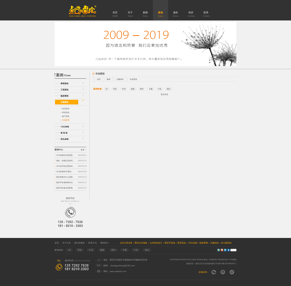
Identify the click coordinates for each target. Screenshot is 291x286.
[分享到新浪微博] (221, 250)
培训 (191, 14)
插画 (133, 89)
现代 (168, 89)
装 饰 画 (64, 133)
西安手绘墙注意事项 (64, 188)
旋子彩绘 (65, 116)
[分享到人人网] (228, 250)
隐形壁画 (65, 96)
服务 (176, 14)
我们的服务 (79, 243)
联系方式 (92, 243)
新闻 (145, 14)
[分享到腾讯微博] (225, 250)
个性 (159, 89)
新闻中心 (59, 150)
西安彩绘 (181, 243)
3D (106, 89)
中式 (124, 89)
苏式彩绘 (65, 109)
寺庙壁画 (65, 120)
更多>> (83, 150)
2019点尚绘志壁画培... (65, 166)
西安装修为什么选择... (65, 177)
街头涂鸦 (65, 139)
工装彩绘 (65, 90)
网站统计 (104, 243)
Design (221, 260)
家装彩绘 (65, 83)
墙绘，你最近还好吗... (65, 161)
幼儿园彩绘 (226, 243)
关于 (130, 14)
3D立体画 (65, 126)
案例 (160, 14)
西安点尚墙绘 (141, 243)
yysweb (232, 260)
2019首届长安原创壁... (65, 155)
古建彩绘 (65, 102)
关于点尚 (66, 243)
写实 (115, 89)
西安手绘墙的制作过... (65, 182)
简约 (142, 89)
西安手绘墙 (170, 243)
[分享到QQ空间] (218, 250)
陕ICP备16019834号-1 (227, 264)
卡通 (150, 89)
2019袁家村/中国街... (64, 172)
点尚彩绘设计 (156, 243)
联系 (206, 14)
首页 (115, 14)
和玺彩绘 (65, 112)
